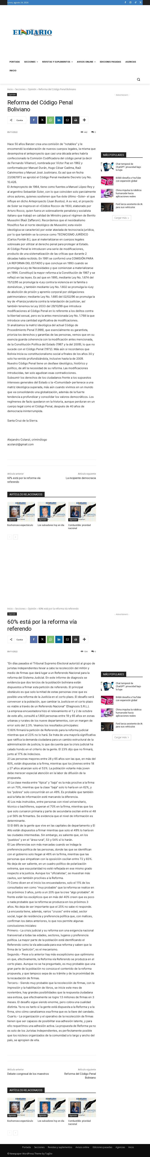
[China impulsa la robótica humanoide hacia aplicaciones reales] (107, 193)
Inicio (10, 89)
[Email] (67, 120)
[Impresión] (75, 120)
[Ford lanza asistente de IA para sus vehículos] (107, 207)
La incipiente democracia (81, 478)
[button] (138, 79)
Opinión (32, 89)
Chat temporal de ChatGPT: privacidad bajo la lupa (128, 167)
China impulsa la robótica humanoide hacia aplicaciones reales (128, 193)
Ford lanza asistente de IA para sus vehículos (129, 206)
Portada (26, 1147)
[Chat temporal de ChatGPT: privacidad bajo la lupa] (107, 167)
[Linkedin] (59, 120)
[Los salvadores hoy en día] (51, 511)
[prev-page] (9, 537)
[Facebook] (125, 3)
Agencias (120, 1147)
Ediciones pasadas (102, 1147)
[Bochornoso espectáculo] (21, 511)
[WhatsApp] (50, 120)
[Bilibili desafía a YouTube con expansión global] (107, 180)
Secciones (20, 89)
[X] (140, 3)
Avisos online (82, 1147)
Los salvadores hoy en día (51, 525)
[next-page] (15, 537)
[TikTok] (135, 3)
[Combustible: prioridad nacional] (82, 511)
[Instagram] (130, 3)
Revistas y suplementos (60, 1147)
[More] (84, 120)
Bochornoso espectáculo (20, 525)
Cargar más (121, 217)
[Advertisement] (100, 32)
